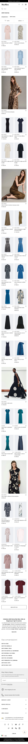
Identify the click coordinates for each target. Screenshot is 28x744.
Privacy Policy (9, 684)
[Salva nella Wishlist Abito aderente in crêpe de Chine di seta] (13, 134)
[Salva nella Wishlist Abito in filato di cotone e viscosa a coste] (26, 204)
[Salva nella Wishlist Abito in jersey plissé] (13, 306)
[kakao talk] (12, 728)
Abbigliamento (4, 16)
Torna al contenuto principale (8, 0)
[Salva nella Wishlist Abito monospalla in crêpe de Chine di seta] (26, 228)
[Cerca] (26, 9)
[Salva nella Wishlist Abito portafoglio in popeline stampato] (13, 519)
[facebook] (8, 724)
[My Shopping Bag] (22, 4)
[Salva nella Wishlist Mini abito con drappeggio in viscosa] (26, 544)
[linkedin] (19, 728)
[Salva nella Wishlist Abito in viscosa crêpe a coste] (26, 134)
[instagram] (5, 724)
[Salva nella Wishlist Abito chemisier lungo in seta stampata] (13, 67)
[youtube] (15, 724)
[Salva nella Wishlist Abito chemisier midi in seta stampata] (13, 571)
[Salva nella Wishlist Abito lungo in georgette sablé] (13, 426)
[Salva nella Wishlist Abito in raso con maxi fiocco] (26, 358)
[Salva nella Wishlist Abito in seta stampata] (26, 41)
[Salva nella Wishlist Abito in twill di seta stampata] (26, 110)
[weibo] (8, 728)
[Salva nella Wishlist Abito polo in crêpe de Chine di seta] (13, 160)
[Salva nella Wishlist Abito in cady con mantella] (26, 426)
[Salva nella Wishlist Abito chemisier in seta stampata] (26, 306)
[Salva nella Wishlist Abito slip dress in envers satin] (13, 358)
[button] (7, 20)
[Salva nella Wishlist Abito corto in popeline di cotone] (26, 596)
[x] (12, 724)
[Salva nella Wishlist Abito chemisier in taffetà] (13, 41)
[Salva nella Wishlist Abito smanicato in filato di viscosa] (13, 254)
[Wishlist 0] (19, 4)
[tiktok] (19, 724)
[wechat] (15, 728)
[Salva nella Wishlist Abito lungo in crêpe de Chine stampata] (26, 495)
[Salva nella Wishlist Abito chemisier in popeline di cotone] (13, 596)
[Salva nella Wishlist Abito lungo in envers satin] (13, 452)
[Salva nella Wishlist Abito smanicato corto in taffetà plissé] (26, 331)
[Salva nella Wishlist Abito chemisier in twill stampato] (13, 281)
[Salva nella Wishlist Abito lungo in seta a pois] (26, 402)
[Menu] (26, 4)
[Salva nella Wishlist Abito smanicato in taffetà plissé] (13, 228)
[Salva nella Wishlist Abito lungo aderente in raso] (26, 519)
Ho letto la (7, 684)
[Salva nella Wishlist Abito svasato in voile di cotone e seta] (26, 452)
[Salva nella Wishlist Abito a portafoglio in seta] (13, 544)
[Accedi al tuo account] (24, 732)
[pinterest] (23, 724)
